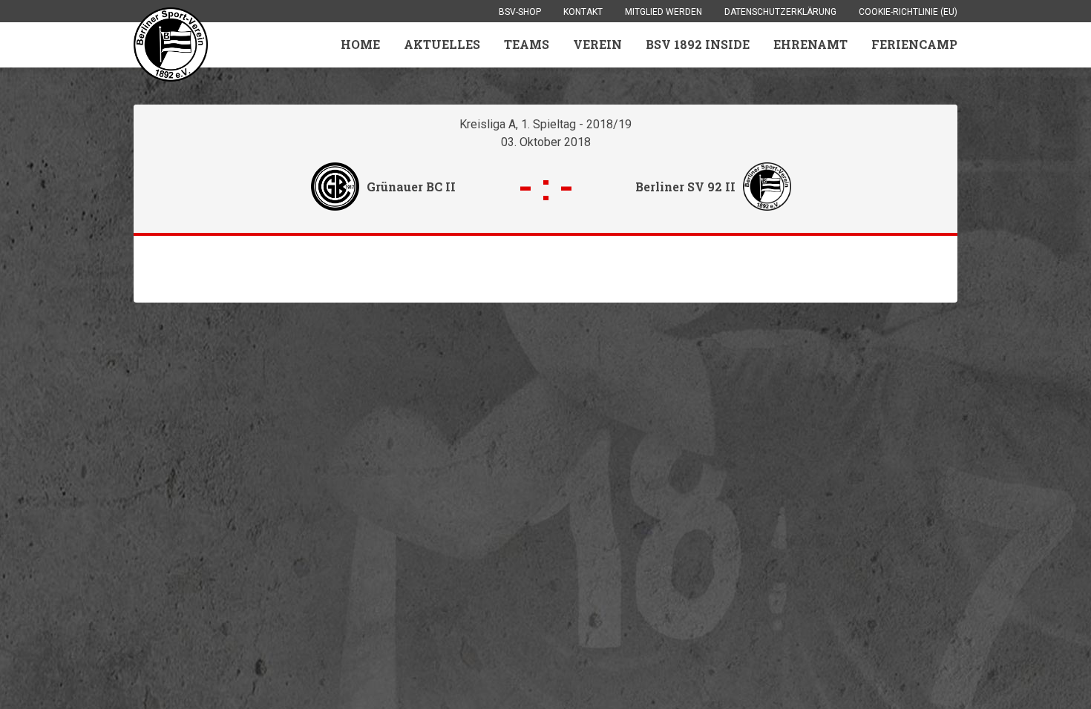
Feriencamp (914, 44)
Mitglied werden (663, 12)
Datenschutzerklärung (780, 12)
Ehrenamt (810, 44)
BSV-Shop (520, 12)
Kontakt (583, 12)
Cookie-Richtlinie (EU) (908, 12)
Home (360, 44)
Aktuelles (442, 44)
